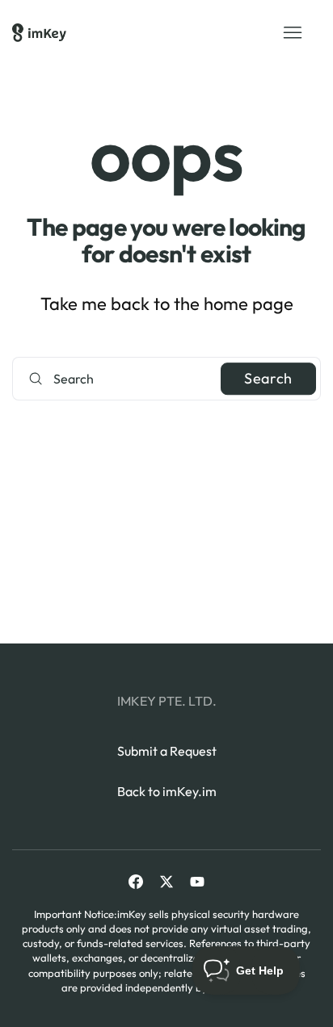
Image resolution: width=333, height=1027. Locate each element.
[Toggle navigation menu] (292, 33)
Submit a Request (167, 751)
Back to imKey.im (167, 791)
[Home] (39, 33)
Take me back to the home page (166, 303)
